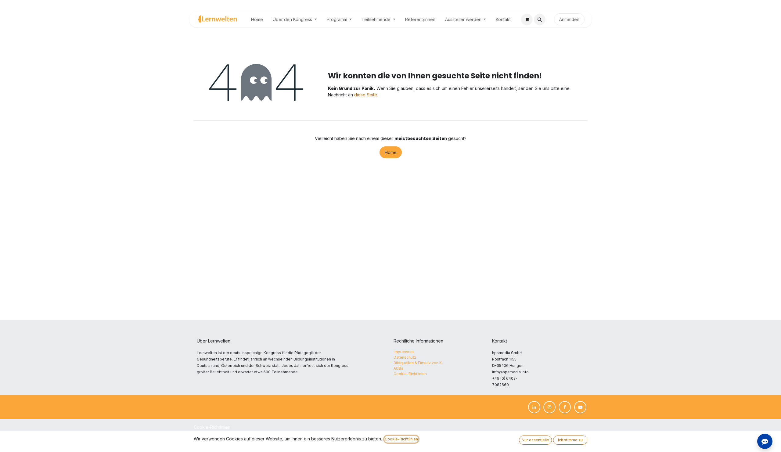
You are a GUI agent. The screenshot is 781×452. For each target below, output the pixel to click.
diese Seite (365, 94)
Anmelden (569, 19)
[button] (539, 19)
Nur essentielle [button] (535, 440)
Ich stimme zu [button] (570, 440)
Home (391, 152)
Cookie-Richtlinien (212, 427)
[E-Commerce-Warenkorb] (527, 19)
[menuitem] (257, 19)
